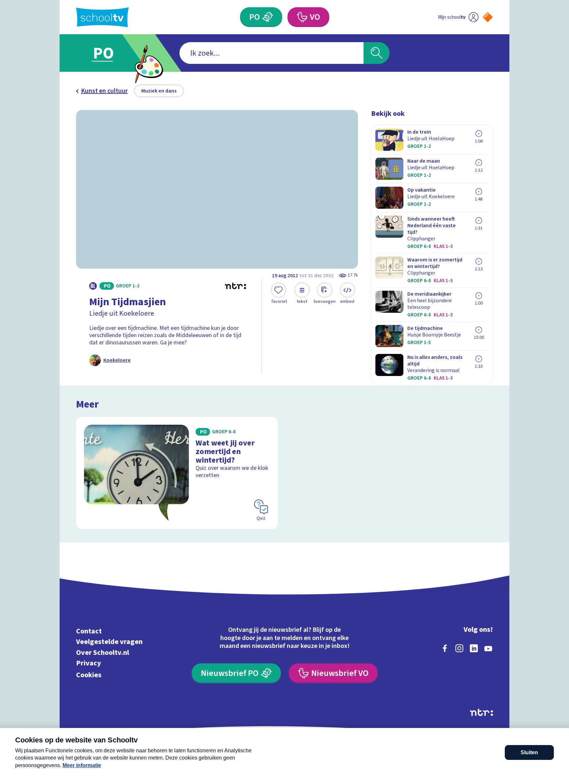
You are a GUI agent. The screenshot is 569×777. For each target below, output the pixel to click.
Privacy (88, 663)
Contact (89, 631)
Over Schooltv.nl (102, 652)
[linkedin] (474, 648)
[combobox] (271, 53)
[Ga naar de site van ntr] (481, 712)
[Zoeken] (377, 53)
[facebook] (445, 648)
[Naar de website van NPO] (487, 17)
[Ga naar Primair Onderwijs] (109, 53)
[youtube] (488, 648)
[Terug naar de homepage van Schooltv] (102, 17)
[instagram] (459, 648)
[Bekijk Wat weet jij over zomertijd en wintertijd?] (177, 473)
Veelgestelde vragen (109, 642)
